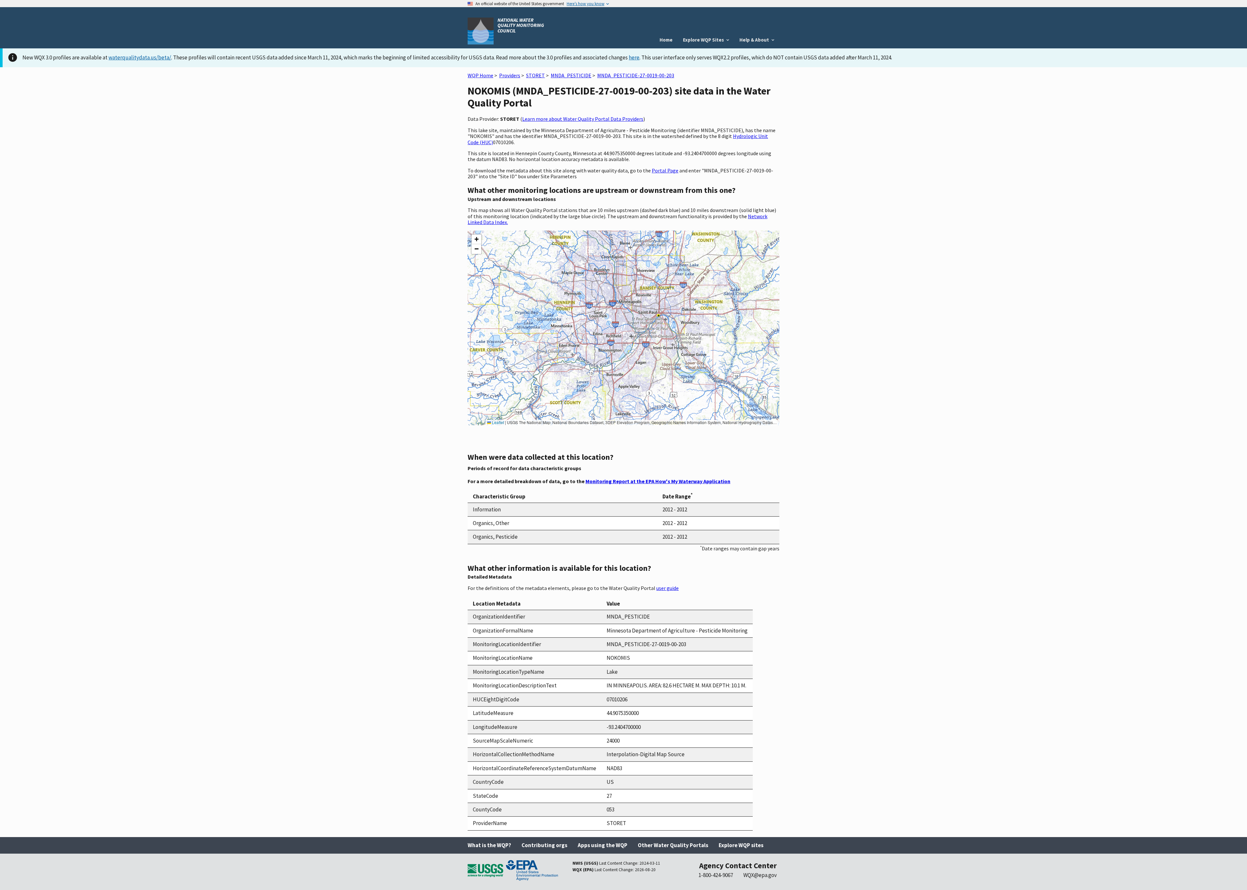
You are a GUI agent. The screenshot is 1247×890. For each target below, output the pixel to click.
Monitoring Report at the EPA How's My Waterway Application (658, 481)
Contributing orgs (544, 845)
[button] (476, 239)
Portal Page (665, 170)
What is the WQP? (489, 845)
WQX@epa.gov (760, 875)
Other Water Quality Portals (673, 845)
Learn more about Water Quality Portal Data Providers (582, 119)
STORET (535, 75)
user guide (667, 588)
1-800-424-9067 (716, 875)
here (634, 57)
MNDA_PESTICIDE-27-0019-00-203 (635, 75)
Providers (509, 75)
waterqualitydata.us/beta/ (139, 57)
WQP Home (480, 75)
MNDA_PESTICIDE (571, 75)
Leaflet (497, 422)
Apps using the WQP (602, 845)
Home (666, 40)
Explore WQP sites (741, 845)
